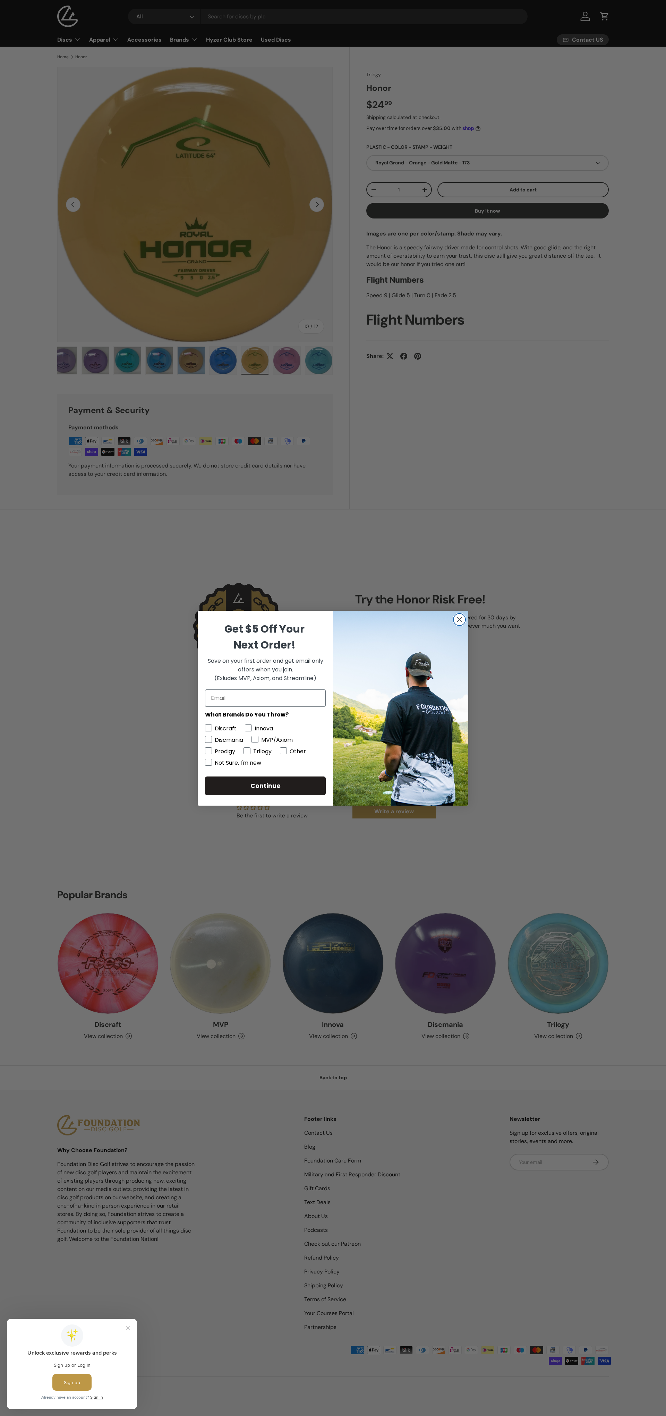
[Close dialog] (459, 619)
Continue (265, 785)
